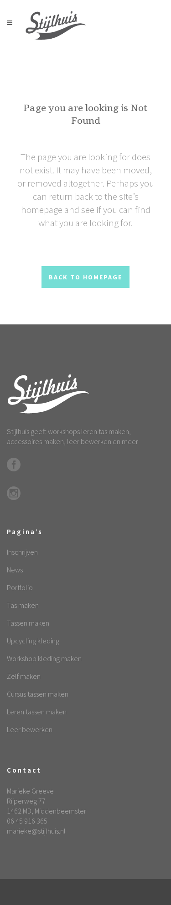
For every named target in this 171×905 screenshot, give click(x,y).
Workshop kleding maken (44, 658)
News (15, 569)
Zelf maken (24, 676)
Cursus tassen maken (37, 693)
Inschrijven (22, 551)
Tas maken (23, 605)
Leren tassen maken (37, 711)
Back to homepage (85, 277)
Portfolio (20, 587)
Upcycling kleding (33, 640)
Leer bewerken (29, 729)
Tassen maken (28, 622)
